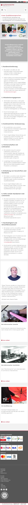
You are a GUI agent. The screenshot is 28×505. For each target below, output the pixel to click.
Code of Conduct (4, 481)
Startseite (2, 469)
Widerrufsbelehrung (5, 480)
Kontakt (2, 476)
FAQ (2, 484)
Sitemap (3, 485)
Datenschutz (3, 473)
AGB (1, 471)
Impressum (3, 487)
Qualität (2, 477)
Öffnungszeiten (4, 478)
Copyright (2, 470)
